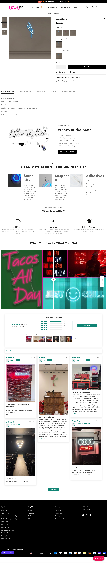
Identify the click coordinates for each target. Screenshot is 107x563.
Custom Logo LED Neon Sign (9, 516)
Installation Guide (67, 152)
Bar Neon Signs (5, 533)
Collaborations (51, 7)
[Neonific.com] (15, 7)
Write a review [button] (86, 325)
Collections (65, 7)
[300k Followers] (83, 515)
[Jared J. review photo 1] (53, 389)
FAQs (29, 516)
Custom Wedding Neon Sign (9, 519)
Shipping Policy (59, 516)
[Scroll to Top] (104, 554)
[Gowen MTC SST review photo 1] (86, 377)
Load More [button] (53, 489)
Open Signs (4, 522)
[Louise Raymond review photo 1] (86, 446)
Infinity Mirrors (5, 527)
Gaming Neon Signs (7, 536)
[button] (44, 321)
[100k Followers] (87, 515)
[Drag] (53, 279)
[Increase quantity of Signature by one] (64, 67)
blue (59, 33)
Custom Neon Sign (6, 513)
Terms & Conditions (60, 519)
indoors (59, 44)
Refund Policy (59, 513)
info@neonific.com (87, 512)
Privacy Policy (59, 510)
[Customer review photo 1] (20, 383)
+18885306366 (86, 510)
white (73, 33)
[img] (10, 358)
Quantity (58, 63)
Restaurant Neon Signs (7, 530)
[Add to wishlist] (104, 19)
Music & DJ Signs (6, 539)
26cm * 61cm (59, 56)
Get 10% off (102, 281)
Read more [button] (42, 438)
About (75, 7)
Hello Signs (4, 524)
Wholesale (31, 519)
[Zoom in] (48, 20)
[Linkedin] (90, 515)
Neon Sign (4, 510)
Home (49, 13)
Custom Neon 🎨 (36, 7)
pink (66, 33)
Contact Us (31, 513)
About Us (30, 510)
